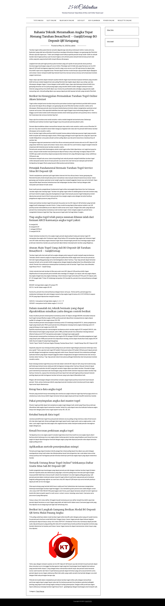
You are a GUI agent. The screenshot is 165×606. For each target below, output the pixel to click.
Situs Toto (110, 30)
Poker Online (108, 20)
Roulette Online (125, 20)
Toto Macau (38, 20)
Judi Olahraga (94, 20)
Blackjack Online (67, 20)
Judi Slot (81, 20)
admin (73, 46)
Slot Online (51, 20)
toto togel (110, 41)
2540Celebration (82, 7)
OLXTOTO (88, 601)
